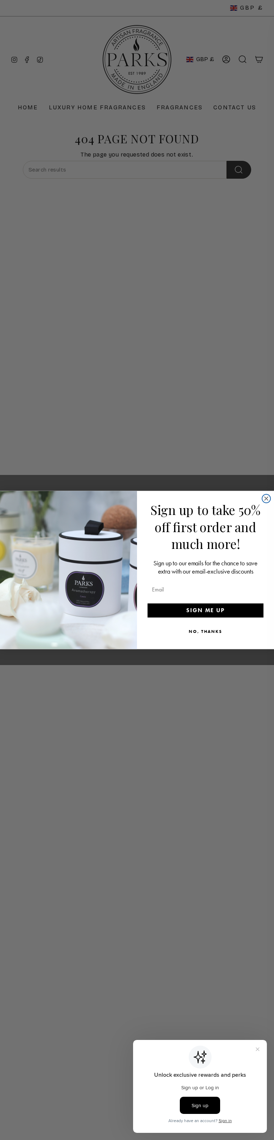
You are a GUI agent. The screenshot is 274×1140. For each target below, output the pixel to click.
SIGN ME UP (205, 610)
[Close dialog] (266, 498)
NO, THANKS (205, 631)
